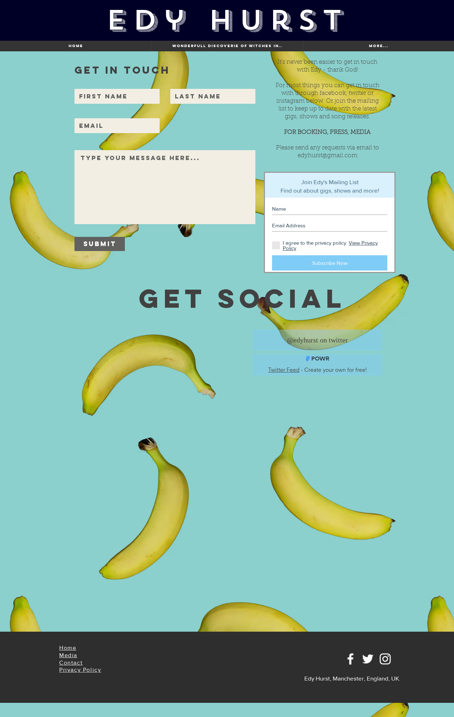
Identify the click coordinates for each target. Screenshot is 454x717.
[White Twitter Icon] (367, 658)
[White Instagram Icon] (385, 658)
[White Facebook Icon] (350, 658)
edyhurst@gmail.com (328, 156)
